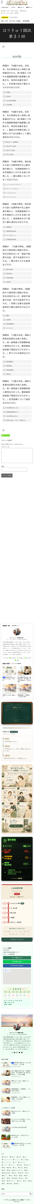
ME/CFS (13, 1157)
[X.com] (5, 658)
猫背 (16, 1175)
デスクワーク (22, 1162)
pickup (19, 1157)
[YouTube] (28, 658)
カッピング (16, 1159)
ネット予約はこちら (17, 957)
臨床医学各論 (23, 10)
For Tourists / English (17, 965)
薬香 (4, 1181)
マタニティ (12, 1165)
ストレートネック (7, 1162)
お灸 (25, 1157)
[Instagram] (20, 658)
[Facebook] (12, 658)
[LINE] (17, 660)
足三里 (19, 1181)
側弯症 (9, 1167)
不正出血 (20, 1165)
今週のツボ (28, 1165)
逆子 (26, 1181)
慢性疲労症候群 (6, 1173)
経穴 (4, 1178)
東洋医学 (21, 1173)
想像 (9, 1170)
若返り (22, 1178)
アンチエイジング (7, 1159)
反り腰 (21, 1167)
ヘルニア (5, 1165)
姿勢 (4, 1170)
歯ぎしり (5, 1175)
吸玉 (27, 1167)
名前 (2, 466)
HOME (3, 10)
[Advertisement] (17, 551)
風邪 (4, 1183)
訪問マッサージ (11, 1181)
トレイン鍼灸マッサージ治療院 (16, 1199)
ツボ (15, 1162)
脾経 (9, 1178)
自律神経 (15, 1178)
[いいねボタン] (3, 46)
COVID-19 (5, 1157)
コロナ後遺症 (26, 1159)
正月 (28, 1173)
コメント (5, 446)
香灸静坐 (10, 1183)
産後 (22, 1175)
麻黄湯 (16, 1183)
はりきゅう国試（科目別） (13, 10)
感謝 (27, 1170)
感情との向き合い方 (18, 1170)
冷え (15, 1167)
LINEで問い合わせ (17, 961)
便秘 (4, 1167)
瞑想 (27, 1175)
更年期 (14, 1173)
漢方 (11, 1175)
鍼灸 (31, 1181)
